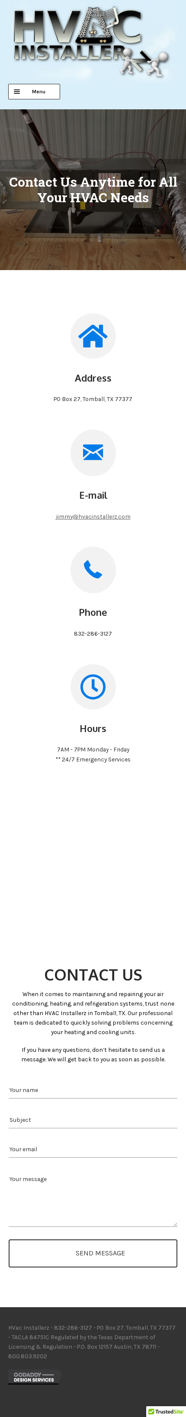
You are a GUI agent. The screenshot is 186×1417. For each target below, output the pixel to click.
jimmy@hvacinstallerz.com (93, 516)
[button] (93, 1253)
